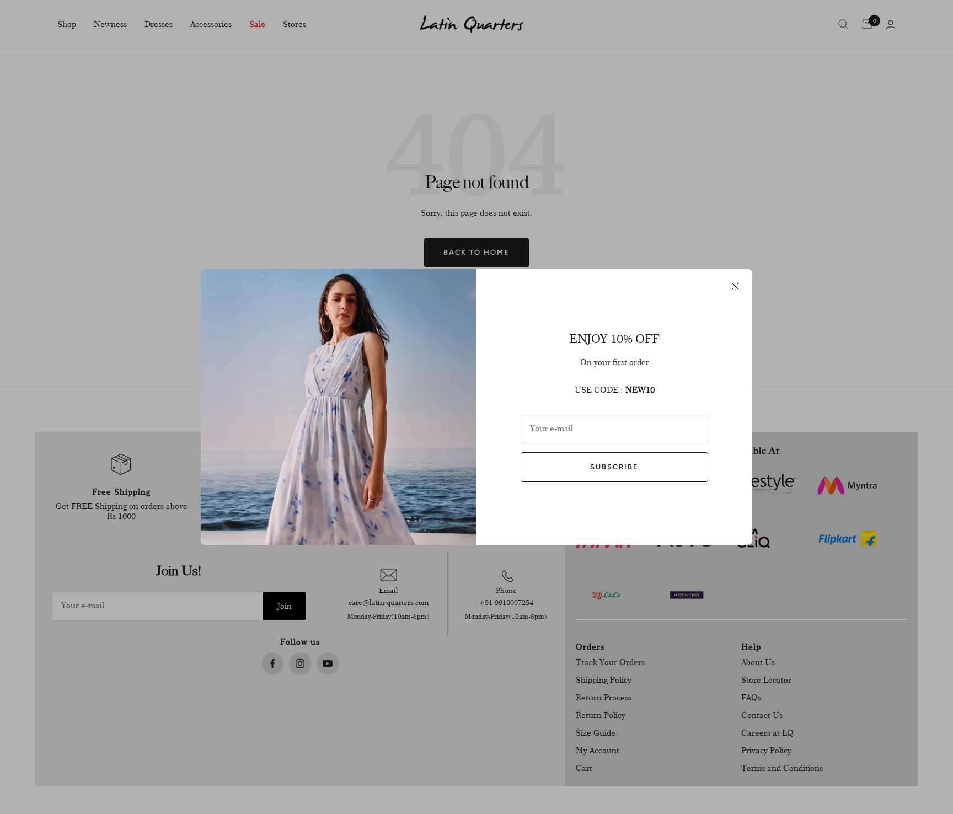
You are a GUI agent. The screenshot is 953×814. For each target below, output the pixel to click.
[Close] (735, 286)
